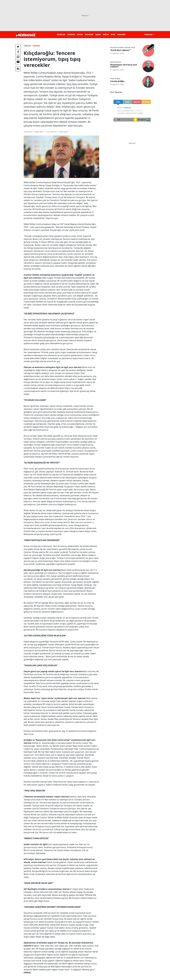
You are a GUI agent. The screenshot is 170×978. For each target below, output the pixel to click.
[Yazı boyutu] (18, 68)
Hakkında (148, 34)
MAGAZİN (121, 34)
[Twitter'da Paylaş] (18, 46)
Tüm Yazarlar (116, 92)
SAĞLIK (106, 34)
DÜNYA (80, 34)
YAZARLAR (61, 34)
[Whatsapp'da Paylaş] (18, 56)
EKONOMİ (89, 34)
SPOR (113, 34)
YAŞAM (98, 34)
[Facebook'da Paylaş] (18, 51)
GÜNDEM (71, 34)
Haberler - (28, 45)
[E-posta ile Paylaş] (18, 61)
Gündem (36, 45)
